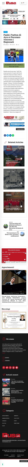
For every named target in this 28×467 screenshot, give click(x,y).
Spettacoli (9, 194)
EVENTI (15, 420)
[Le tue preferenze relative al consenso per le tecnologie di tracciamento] (2, 464)
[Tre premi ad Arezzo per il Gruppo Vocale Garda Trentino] (14, 202)
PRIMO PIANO (16, 423)
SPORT (3, 425)
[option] (14, 55)
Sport (5, 31)
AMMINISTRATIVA (5, 418)
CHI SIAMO (6, 455)
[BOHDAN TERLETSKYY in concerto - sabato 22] (14, 270)
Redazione (7, 44)
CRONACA (4, 420)
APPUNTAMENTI (5, 415)
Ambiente (8, 148)
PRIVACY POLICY (20, 455)
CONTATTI (13, 455)
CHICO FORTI (16, 418)
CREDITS (19, 456)
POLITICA (4, 423)
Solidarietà (14, 148)
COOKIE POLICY (12, 456)
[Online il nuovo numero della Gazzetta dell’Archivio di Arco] (14, 179)
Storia (13, 171)
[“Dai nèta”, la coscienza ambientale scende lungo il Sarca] (14, 156)
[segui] (3, 353)
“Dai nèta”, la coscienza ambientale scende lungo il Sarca (13, 162)
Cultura (8, 171)
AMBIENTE (16, 415)
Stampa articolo (20, 129)
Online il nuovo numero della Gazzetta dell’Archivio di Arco (14, 186)
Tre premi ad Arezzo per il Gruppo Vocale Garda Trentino (14, 209)
